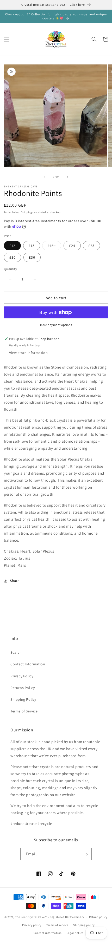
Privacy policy (31, 925)
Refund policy (98, 917)
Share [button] (15, 580)
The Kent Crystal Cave (30, 917)
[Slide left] (44, 176)
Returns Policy (22, 687)
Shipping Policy (23, 699)
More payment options (56, 325)
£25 (91, 245)
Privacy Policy (21, 676)
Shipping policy (84, 925)
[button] (6, 39)
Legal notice (75, 933)
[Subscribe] (85, 854)
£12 (12, 245)
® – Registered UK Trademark (64, 917)
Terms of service (57, 925)
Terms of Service (24, 711)
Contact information (48, 933)
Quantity (10, 269)
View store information (28, 352)
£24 (72, 245)
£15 (32, 245)
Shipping (26, 212)
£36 (32, 257)
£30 (12, 257)
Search (16, 652)
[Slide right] (67, 176)
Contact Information (27, 664)
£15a (54, 246)
